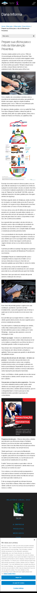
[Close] (34, 540)
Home (3, 26)
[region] (18, 565)
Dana (18, 537)
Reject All (18, 577)
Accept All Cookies (18, 583)
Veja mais (18, 518)
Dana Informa (26, 26)
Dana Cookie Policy (9, 573)
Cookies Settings (18, 588)
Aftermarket (17, 26)
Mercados (9, 26)
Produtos (18, 529)
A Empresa (18, 524)
